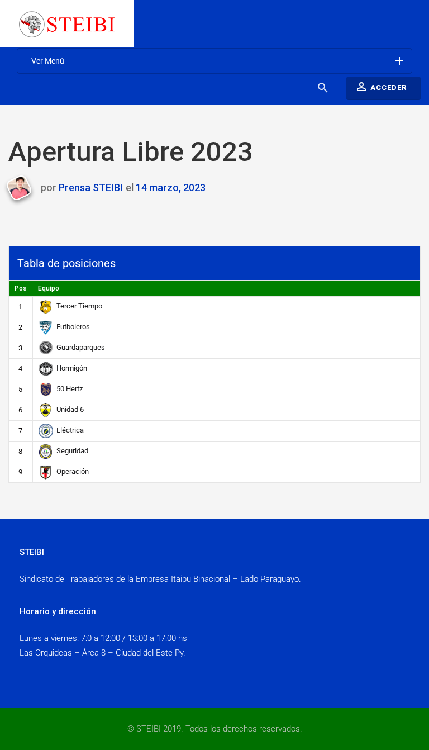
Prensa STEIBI (91, 187)
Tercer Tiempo (79, 306)
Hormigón (71, 368)
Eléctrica (70, 430)
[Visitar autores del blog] (23, 188)
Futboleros (73, 326)
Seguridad (72, 451)
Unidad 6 (70, 409)
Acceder (381, 86)
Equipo (48, 288)
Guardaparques (80, 347)
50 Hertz (69, 389)
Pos (21, 288)
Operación (72, 471)
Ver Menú (218, 61)
